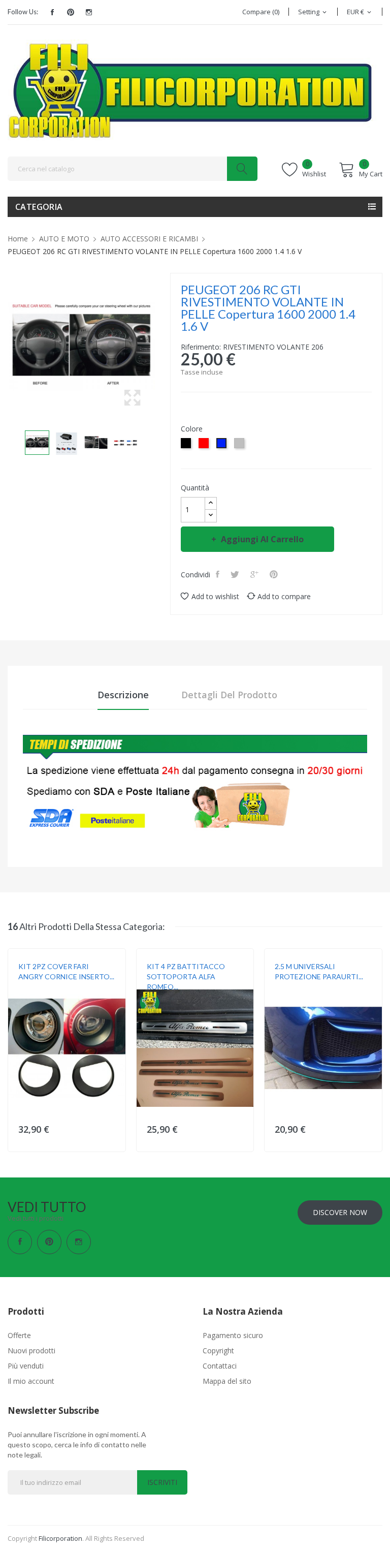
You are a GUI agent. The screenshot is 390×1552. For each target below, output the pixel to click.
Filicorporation (60, 1538)
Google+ (255, 574)
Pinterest (71, 12)
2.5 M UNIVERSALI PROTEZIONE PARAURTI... (319, 971)
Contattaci (220, 1366)
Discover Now (340, 1212)
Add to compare (284, 596)
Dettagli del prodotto (229, 695)
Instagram (89, 12)
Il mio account (31, 1381)
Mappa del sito (227, 1381)
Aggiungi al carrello (262, 539)
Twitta (236, 574)
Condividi (218, 574)
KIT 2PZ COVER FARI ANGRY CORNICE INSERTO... (66, 971)
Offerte (19, 1335)
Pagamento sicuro (233, 1335)
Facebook (52, 12)
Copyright (218, 1350)
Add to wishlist (215, 596)
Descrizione (123, 695)
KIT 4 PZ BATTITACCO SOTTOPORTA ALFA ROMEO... (186, 976)
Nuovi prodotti (31, 1350)
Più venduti (26, 1366)
